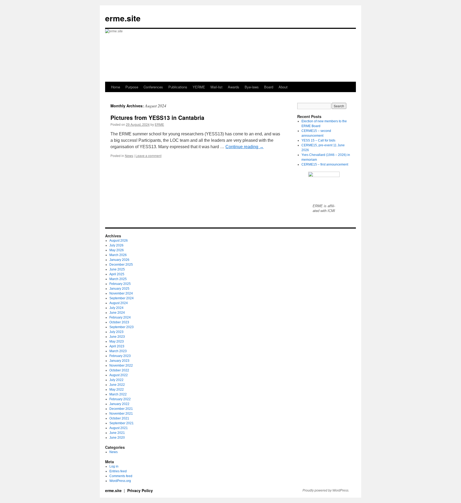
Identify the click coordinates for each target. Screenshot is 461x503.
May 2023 (116, 341)
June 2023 (117, 337)
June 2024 (117, 313)
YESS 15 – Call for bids (318, 140)
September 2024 (121, 298)
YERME (199, 86)
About (283, 86)
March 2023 (118, 351)
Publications (177, 86)
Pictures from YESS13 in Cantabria (157, 117)
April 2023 (116, 346)
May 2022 (116, 389)
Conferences (153, 86)
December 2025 (121, 264)
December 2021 (121, 409)
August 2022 (118, 375)
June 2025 (117, 269)
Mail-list (216, 86)
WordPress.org (120, 481)
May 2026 (116, 250)
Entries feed (118, 471)
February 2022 (120, 399)
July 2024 (116, 308)
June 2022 (117, 385)
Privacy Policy (140, 490)
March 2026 (118, 255)
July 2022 (116, 380)
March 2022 (118, 394)
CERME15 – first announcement (324, 164)
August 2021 (118, 428)
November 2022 (121, 365)
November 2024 (121, 293)
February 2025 (120, 284)
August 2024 (118, 303)
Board (268, 86)
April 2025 (116, 274)
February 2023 (120, 356)
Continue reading (244, 146)
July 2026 (116, 245)
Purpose (131, 86)
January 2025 (119, 288)
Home (115, 86)
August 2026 (118, 240)
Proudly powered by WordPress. (326, 490)
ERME (159, 124)
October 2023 (119, 322)
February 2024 (120, 317)
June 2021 (117, 433)
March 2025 (118, 279)
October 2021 (119, 418)
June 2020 (117, 437)
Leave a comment (148, 155)
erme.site (123, 18)
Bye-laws (252, 86)
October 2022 (119, 370)
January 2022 (119, 404)
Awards (233, 86)
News (129, 155)
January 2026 (119, 260)
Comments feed (120, 476)
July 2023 (116, 332)
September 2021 (121, 423)
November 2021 (121, 413)
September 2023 (121, 327)
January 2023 (119, 361)
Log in (113, 466)
